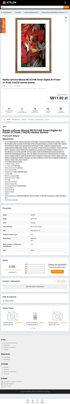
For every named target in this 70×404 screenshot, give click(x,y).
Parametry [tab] (16, 119)
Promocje (6, 374)
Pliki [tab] (47, 119)
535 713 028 (7, 386)
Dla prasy (6, 369)
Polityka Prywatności (9, 347)
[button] (31, 328)
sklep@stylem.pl (8, 384)
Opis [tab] (8, 119)
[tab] (4, 119)
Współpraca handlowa (9, 372)
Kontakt (5, 349)
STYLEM (11, 2)
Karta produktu (9, 300)
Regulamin (6, 345)
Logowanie (6, 357)
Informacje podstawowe (10, 343)
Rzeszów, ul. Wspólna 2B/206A (13, 381)
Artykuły (5, 367)
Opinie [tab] (24, 119)
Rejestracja (6, 359)
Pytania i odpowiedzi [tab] (36, 119)
